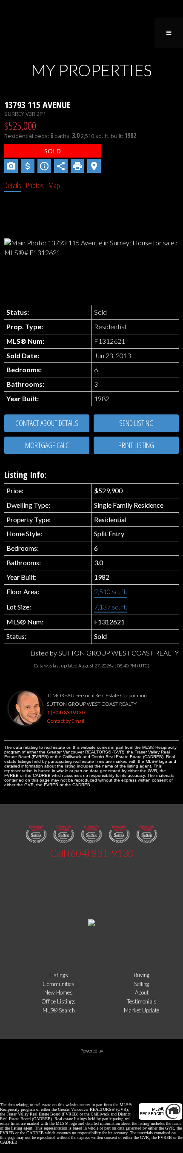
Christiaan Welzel (66, 1090)
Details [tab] (12, 185)
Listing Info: (25, 474)
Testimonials (142, 1001)
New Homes (58, 992)
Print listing (136, 445)
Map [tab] (54, 185)
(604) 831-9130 (100, 853)
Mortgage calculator (46, 445)
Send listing (136, 423)
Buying (141, 975)
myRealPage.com (91, 1066)
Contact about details (46, 423)
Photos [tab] (35, 185)
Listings (58, 975)
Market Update (141, 1010)
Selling (141, 983)
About (142, 992)
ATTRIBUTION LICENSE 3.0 (136, 1090)
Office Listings (58, 1001)
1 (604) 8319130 (66, 712)
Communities (58, 983)
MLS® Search (59, 1010)
